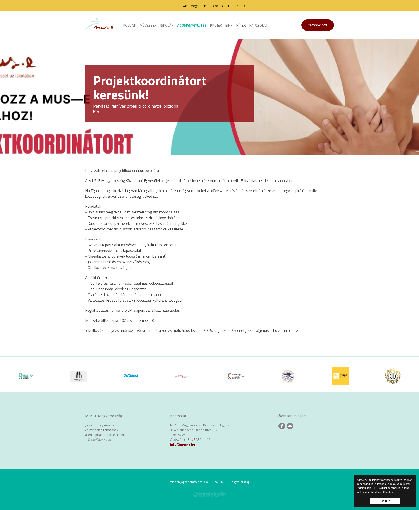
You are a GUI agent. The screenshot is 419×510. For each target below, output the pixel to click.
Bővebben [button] (389, 492)
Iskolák (167, 25)
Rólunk (129, 25)
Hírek (241, 25)
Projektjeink (221, 25)
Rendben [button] (385, 501)
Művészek (148, 25)
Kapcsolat (258, 25)
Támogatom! (317, 25)
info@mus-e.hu (182, 444)
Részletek (237, 5)
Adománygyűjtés (191, 25)
